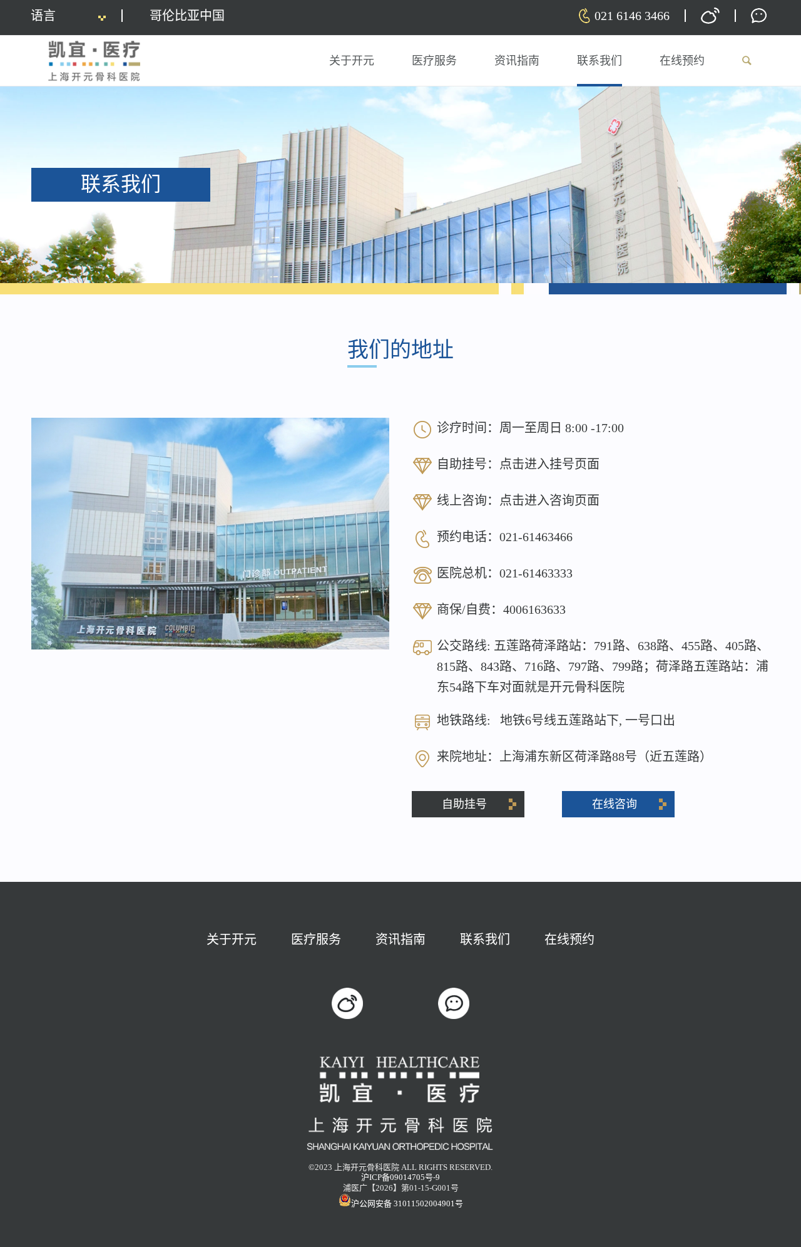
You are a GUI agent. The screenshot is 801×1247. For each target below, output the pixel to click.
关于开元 (232, 939)
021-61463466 (536, 537)
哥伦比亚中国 (187, 16)
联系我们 (485, 939)
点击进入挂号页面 (549, 464)
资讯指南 (400, 939)
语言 (43, 16)
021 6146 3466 (632, 16)
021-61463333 (536, 573)
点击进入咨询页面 (549, 500)
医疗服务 (316, 939)
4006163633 (534, 609)
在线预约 (569, 939)
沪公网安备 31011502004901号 (407, 1203)
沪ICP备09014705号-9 (400, 1177)
